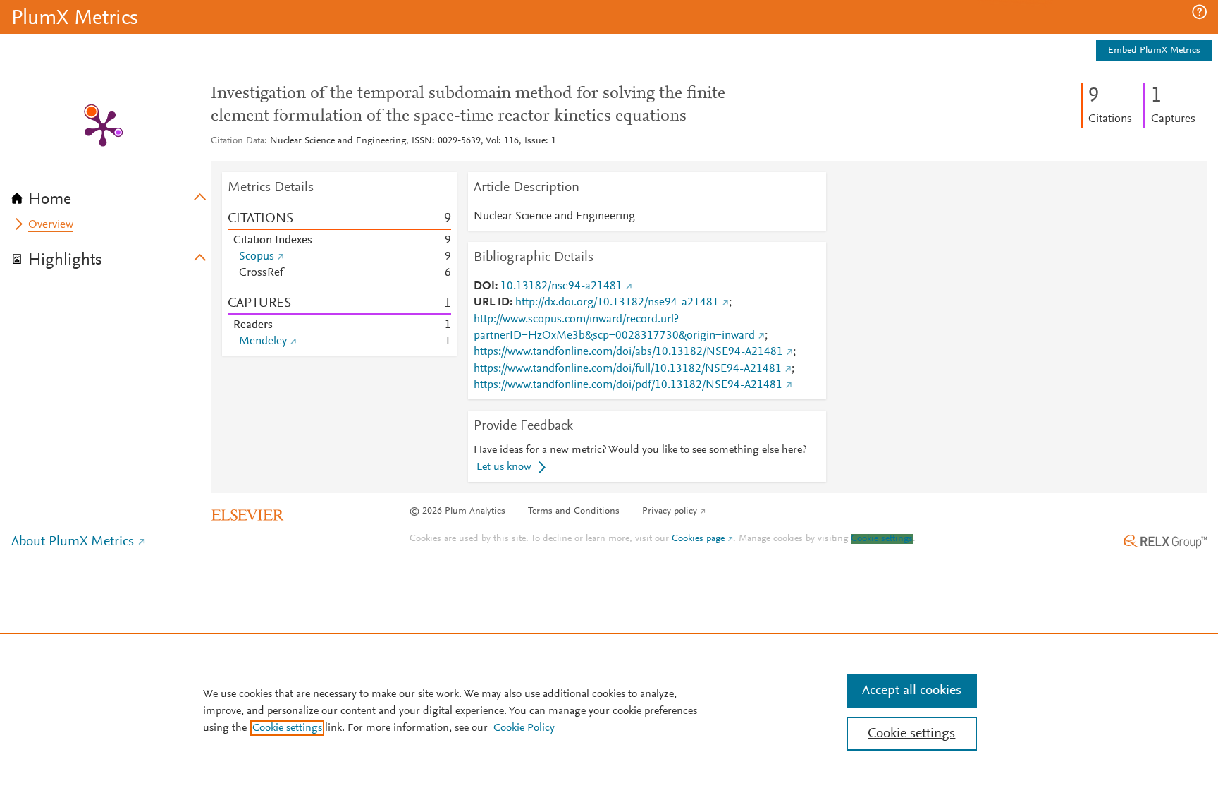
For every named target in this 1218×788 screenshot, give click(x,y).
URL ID (492, 302)
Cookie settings (882, 539)
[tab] (111, 195)
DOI (484, 286)
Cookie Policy (524, 728)
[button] (1199, 12)
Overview (50, 225)
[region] (609, 710)
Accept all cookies (911, 691)
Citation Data (237, 141)
